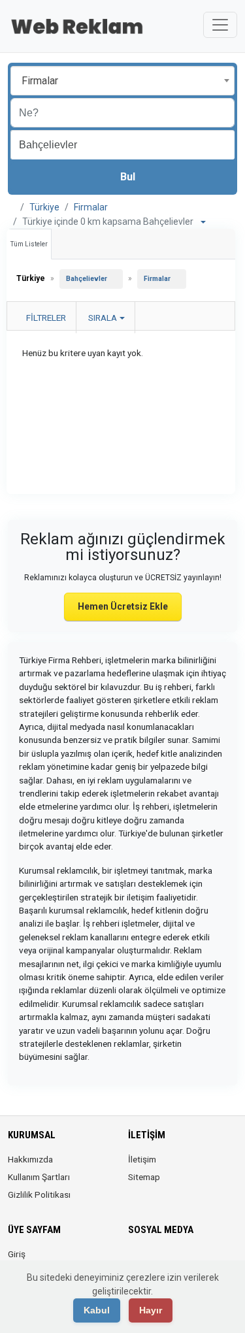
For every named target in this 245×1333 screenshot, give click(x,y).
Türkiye (44, 207)
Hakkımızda (30, 1159)
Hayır (150, 1310)
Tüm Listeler (29, 244)
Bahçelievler (86, 278)
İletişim (142, 1159)
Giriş (16, 1254)
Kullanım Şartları (39, 1177)
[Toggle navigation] (220, 25)
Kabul (97, 1310)
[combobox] (122, 80)
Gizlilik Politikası (39, 1194)
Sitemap (144, 1177)
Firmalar (91, 207)
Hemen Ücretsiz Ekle (123, 606)
